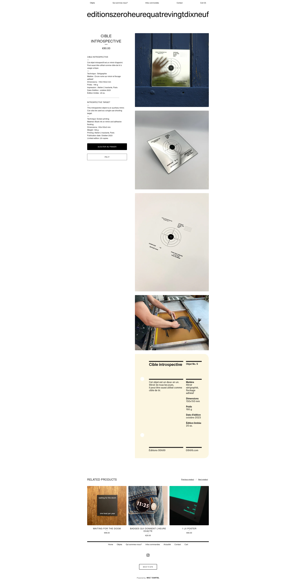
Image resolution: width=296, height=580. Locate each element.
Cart (186, 544)
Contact (180, 3)
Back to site (148, 567)
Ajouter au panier (107, 146)
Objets (92, 3)
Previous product (187, 479)
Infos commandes (152, 3)
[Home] (148, 15)
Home (110, 544)
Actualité (167, 544)
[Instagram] (148, 555)
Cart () (203, 3)
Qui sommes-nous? (120, 3)
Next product (203, 479)
